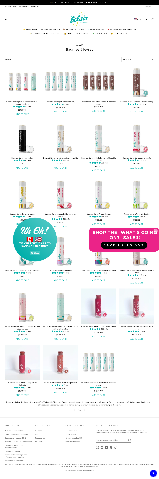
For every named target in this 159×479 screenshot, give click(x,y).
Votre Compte (71, 434)
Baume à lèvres (49, 29)
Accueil (79, 45)
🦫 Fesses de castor (73, 29)
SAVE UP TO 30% (124, 245)
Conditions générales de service (16, 434)
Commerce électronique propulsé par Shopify (79, 470)
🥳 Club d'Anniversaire (76, 34)
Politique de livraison (12, 451)
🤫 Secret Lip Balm (120, 34)
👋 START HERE (30, 29)
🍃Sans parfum (96, 29)
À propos (8, 6)
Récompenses (24, 6)
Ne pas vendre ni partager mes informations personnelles (16, 456)
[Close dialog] (67, 220)
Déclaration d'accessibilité (14, 461)
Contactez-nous (71, 431)
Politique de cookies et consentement (18, 442)
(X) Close (35, 253)
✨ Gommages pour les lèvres (45, 34)
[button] (19, 106)
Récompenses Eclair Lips (74, 438)
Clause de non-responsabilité (15, 438)
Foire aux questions (73, 442)
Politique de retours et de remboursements (14, 446)
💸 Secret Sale (99, 34)
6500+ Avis (35, 6)
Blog (15, 6)
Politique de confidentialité (14, 431)
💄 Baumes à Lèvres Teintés (121, 29)
